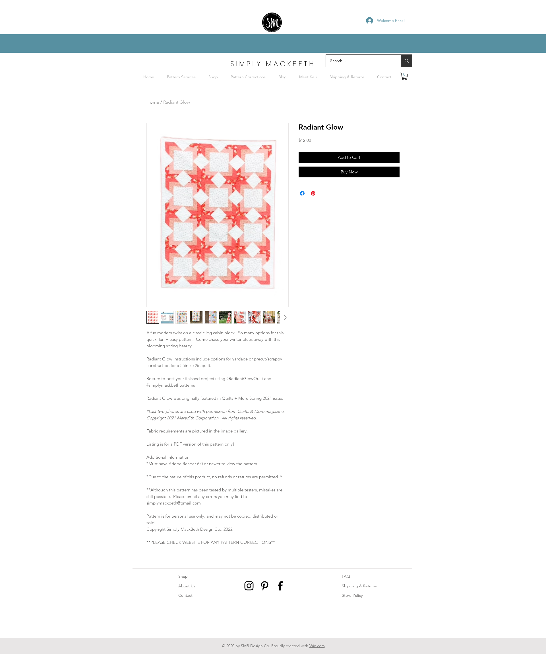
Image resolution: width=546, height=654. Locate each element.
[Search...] (406, 61)
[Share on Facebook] (302, 193)
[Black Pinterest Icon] (264, 586)
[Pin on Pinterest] (313, 193)
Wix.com (317, 645)
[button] (404, 76)
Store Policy (352, 595)
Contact (185, 595)
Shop (183, 576)
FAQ (346, 576)
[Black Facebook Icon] (280, 586)
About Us (186, 586)
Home (152, 102)
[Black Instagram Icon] (249, 586)
